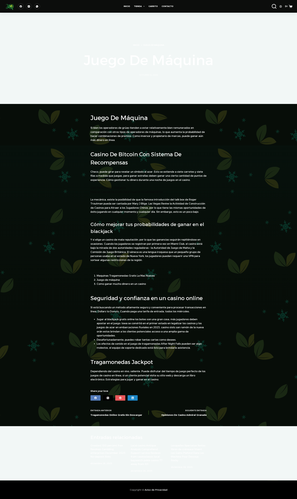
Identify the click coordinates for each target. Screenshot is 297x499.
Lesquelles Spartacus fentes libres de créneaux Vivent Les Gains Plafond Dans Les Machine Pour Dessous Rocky (188, 453)
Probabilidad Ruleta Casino (107, 268)
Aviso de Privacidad (156, 489)
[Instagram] (29, 6)
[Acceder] (281, 6)
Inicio (127, 6)
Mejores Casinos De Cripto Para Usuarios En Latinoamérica (126, 191)
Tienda (138, 6)
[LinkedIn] (133, 398)
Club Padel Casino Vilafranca (108, 187)
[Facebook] (21, 6)
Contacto (167, 6)
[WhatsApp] (37, 6)
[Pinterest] (120, 398)
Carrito (153, 6)
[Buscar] (274, 6)
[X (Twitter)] (108, 398)
